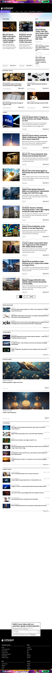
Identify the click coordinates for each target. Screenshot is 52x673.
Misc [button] (22, 11)
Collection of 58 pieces (7, 380)
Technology (29, 649)
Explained (33, 82)
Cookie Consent (5, 657)
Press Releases (32, 11)
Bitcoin (28, 654)
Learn (28, 82)
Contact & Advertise (6, 649)
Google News (4, 655)
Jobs (3, 668)
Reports (27, 206)
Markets (28, 663)
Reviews (8, 82)
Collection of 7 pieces (7, 410)
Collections (38, 11)
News (4, 33)
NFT (28, 652)
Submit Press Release (6, 654)
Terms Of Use (4, 652)
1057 (31, 296)
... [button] (28, 296)
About (3, 647)
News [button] (12, 11)
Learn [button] (26, 11)
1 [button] (20, 296)
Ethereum (29, 655)
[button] (32, 11)
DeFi (28, 650)
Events (3, 667)
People (28, 665)
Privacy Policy (33, 634)
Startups (28, 668)
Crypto (7, 33)
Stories (4, 82)
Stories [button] (17, 11)
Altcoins (28, 657)
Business (24, 33)
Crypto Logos (4, 663)
